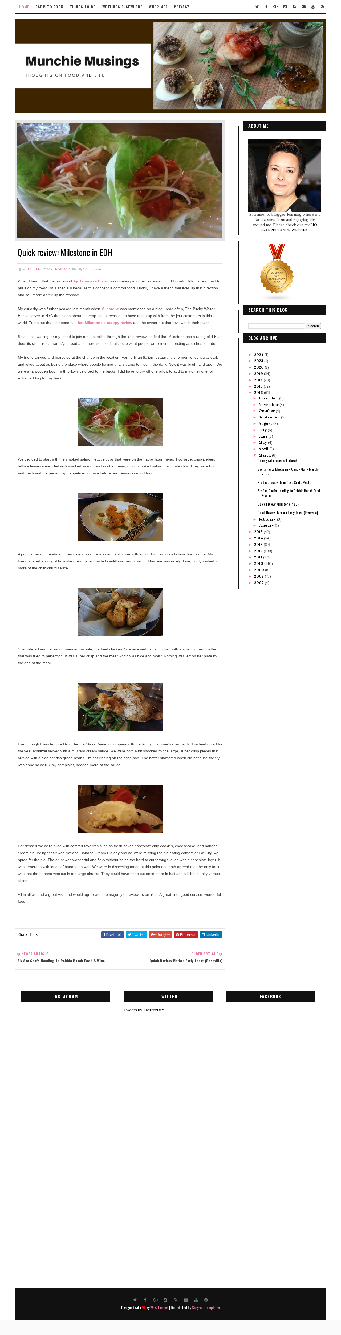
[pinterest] (322, 6)
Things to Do (83, 6)
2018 (259, 380)
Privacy (181, 6)
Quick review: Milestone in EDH (279, 504)
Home (24, 6)
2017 (259, 386)
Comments (92, 269)
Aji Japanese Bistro (91, 281)
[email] (304, 6)
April (264, 448)
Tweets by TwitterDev (144, 1010)
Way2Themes (159, 1307)
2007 (259, 582)
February (268, 519)
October (267, 410)
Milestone (110, 309)
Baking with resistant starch (277, 460)
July (263, 429)
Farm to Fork (49, 6)
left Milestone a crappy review (105, 323)
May (263, 442)
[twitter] (257, 6)
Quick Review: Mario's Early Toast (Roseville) (288, 512)
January (267, 525)
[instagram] (285, 6)
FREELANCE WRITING (288, 230)
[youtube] (313, 6)
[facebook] (266, 6)
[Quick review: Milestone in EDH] (119, 180)
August (266, 423)
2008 (259, 576)
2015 (259, 531)
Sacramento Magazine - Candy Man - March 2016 (288, 471)
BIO (313, 224)
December (269, 398)
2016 (259, 392)
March (265, 455)
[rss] (294, 6)
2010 (259, 563)
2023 (259, 360)
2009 (259, 569)
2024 (259, 354)
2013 (259, 544)
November (269, 404)
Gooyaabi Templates (206, 1307)
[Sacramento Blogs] (277, 272)
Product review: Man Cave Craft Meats (284, 482)
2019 (259, 373)
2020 (259, 367)
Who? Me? (158, 6)
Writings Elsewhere (122, 6)
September (270, 417)
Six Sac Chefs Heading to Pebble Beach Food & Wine (289, 493)
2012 (259, 551)
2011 (258, 557)
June (264, 436)
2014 (259, 538)
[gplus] (276, 6)
